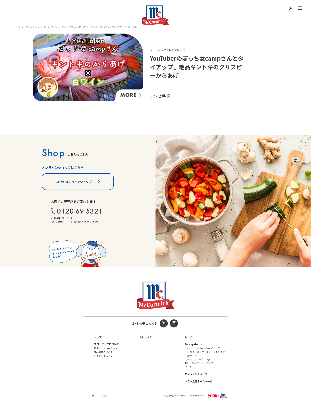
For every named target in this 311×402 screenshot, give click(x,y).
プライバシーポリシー (101, 395)
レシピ (188, 337)
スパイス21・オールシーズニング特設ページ (206, 353)
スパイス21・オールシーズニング (202, 348)
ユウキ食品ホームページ (198, 381)
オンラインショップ (196, 374)
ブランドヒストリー (104, 355)
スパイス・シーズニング (197, 359)
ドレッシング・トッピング (199, 363)
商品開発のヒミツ (103, 352)
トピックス (145, 337)
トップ (16, 27)
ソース (188, 367)
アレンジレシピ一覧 (35, 27)
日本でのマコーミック (105, 348)
